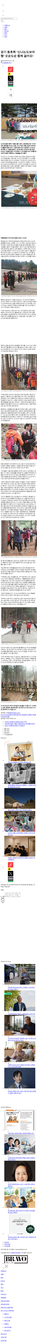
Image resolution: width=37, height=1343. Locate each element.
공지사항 (7, 1244)
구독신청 (3, 1337)
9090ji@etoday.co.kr (14, 713)
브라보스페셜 (5, 1301)
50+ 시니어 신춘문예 (7, 1310)
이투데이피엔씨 (15, 1252)
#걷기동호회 (23, 714)
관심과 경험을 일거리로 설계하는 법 (19, 762)
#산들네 (29, 714)
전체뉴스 (7, 25)
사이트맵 (7, 1246)
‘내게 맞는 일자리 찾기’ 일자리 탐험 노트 (21, 1133)
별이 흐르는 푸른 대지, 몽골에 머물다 (20, 810)
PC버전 (6, 1242)
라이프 (6, 31)
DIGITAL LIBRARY (7, 1307)
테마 (5, 36)
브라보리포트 (5, 1304)
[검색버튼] (6, 14)
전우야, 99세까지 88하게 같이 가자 (16, 722)
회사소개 (3, 1334)
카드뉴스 (3, 1294)
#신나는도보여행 (6, 714)
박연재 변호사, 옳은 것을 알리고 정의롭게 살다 (20, 723)
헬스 (5, 29)
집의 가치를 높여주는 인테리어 (15, 725)
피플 (5, 27)
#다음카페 (15, 714)
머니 (5, 35)
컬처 (5, 33)
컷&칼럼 (3, 1297)
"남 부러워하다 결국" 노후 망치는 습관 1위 (21, 1014)
